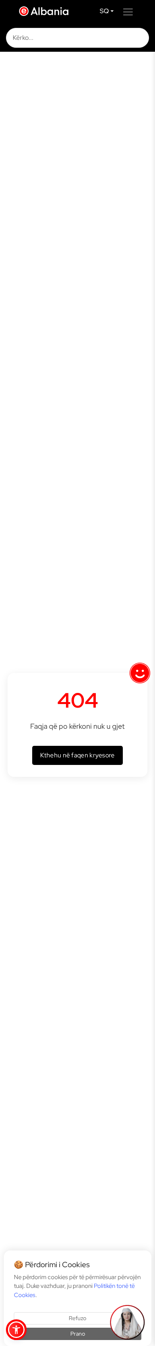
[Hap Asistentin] (127, 1322)
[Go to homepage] (46, 11)
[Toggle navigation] (128, 11)
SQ (104, 11)
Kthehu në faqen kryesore (77, 755)
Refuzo (77, 1318)
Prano (77, 1333)
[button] (16, 1329)
